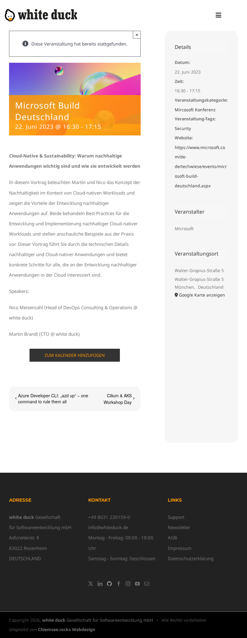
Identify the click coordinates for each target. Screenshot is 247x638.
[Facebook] (118, 583)
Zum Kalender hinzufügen (75, 355)
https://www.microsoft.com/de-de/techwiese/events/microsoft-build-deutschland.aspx (201, 166)
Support (176, 517)
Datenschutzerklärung (191, 558)
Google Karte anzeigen (202, 295)
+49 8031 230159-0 (109, 517)
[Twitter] (90, 583)
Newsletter (179, 527)
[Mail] (146, 583)
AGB (172, 538)
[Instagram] (128, 583)
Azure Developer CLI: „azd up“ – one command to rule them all (53, 398)
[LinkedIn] (100, 583)
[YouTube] (137, 583)
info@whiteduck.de (108, 527)
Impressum (180, 548)
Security (183, 128)
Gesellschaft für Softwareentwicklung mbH (97, 620)
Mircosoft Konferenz (195, 110)
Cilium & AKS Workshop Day (118, 398)
